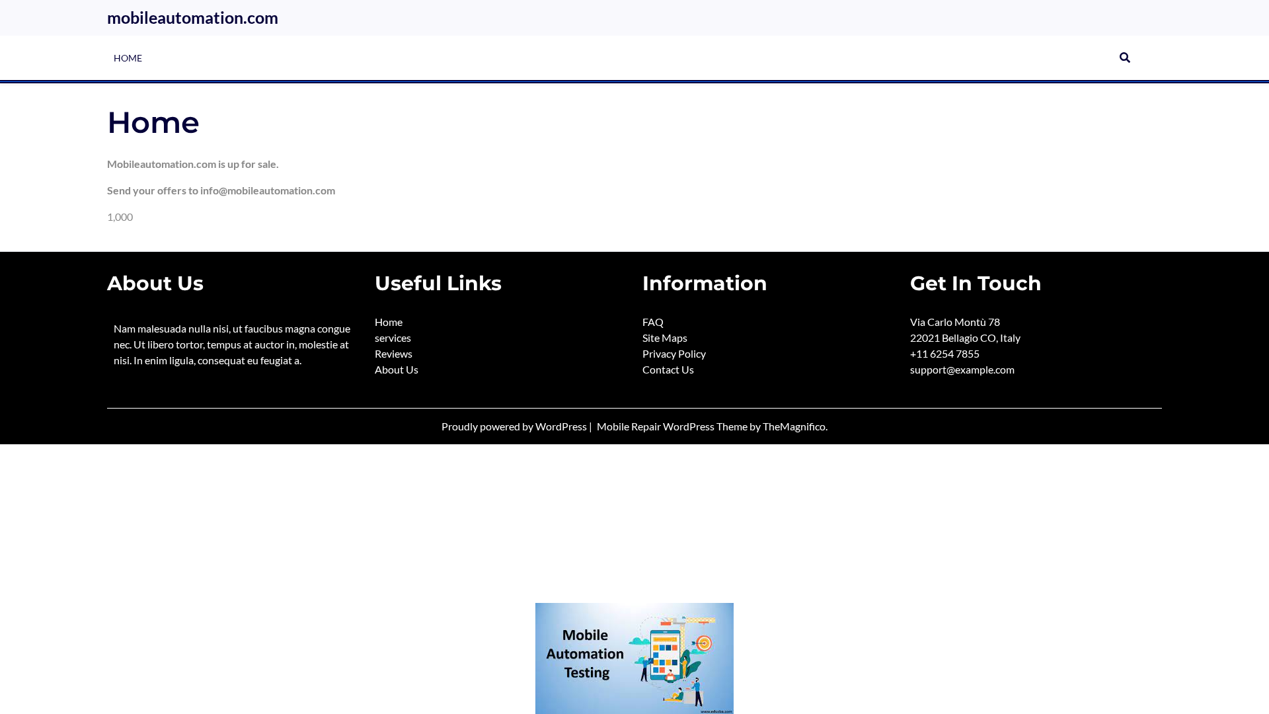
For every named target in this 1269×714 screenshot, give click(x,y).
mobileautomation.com (192, 17)
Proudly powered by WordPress (515, 426)
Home (128, 57)
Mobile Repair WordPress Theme (673, 426)
